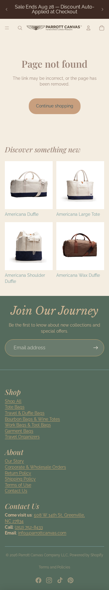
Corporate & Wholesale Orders (35, 467)
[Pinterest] (70, 580)
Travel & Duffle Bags (25, 413)
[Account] (88, 28)
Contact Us (16, 490)
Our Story (14, 461)
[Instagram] (49, 580)
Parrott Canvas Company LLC (43, 555)
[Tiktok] (60, 580)
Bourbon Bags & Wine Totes (32, 419)
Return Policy (18, 473)
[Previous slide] (6, 9)
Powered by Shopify (86, 555)
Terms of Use (18, 485)
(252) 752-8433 (29, 527)
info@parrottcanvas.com (42, 533)
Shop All (13, 401)
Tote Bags (15, 407)
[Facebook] (38, 580)
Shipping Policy (20, 478)
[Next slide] (102, 9)
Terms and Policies (54, 567)
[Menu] (7, 28)
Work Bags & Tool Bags (28, 424)
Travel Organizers (22, 436)
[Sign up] (95, 348)
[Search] (20, 28)
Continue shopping (54, 105)
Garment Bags (19, 431)
